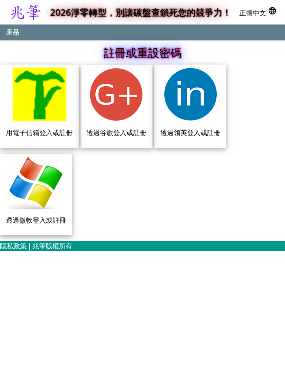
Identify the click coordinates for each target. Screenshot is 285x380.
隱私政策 (13, 246)
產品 (12, 32)
